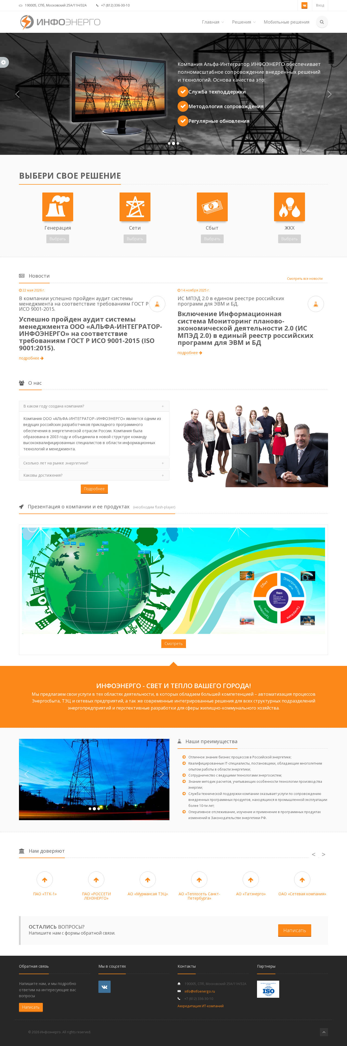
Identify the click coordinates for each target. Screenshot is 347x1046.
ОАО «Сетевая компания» (302, 893)
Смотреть (174, 643)
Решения (241, 22)
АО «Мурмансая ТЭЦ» (148, 893)
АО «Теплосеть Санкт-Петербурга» (199, 895)
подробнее (29, 358)
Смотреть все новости (305, 278)
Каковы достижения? (42, 475)
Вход (320, 5)
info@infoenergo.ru (200, 991)
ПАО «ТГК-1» (45, 893)
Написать (294, 930)
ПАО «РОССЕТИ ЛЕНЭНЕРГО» (96, 895)
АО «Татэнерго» (251, 893)
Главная (210, 22)
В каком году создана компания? (53, 406)
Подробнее (94, 488)
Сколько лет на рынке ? (55, 463)
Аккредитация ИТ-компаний (201, 1006)
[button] (17, 94)
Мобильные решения (286, 22)
